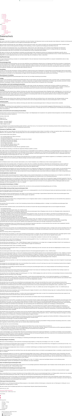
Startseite (4, 14)
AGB (6, 390)
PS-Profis (6, 21)
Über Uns (4, 18)
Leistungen (4, 15)
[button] (36, 24)
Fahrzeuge (4, 16)
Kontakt (3, 23)
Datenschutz (10, 390)
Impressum (2, 390)
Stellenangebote (7, 20)
